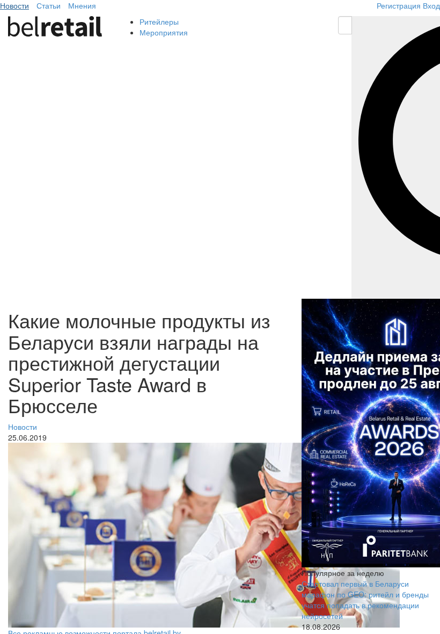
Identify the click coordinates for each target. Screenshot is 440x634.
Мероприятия (164, 32)
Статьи (48, 5)
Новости (14, 5)
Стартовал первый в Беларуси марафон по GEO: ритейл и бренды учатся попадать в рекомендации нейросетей (365, 599)
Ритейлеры (159, 21)
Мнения (82, 5)
